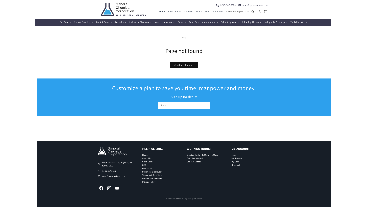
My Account (236, 158)
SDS (207, 11)
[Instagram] (109, 188)
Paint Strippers (228, 22)
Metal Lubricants (163, 22)
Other (180, 22)
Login (233, 155)
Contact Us (217, 11)
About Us (188, 11)
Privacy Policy (149, 181)
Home (162, 11)
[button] (253, 11)
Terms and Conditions (152, 175)
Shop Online (174, 11)
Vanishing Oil (297, 22)
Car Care (64, 22)
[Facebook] (101, 188)
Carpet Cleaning (82, 22)
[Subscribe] (206, 105)
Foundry (119, 22)
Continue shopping (184, 65)
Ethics (199, 11)
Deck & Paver (102, 22)
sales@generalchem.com (255, 5)
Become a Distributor (152, 171)
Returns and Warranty (152, 178)
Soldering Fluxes (250, 22)
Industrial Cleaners (139, 22)
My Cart (235, 161)
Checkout (235, 165)
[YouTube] (117, 188)
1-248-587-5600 (228, 5)
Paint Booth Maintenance (202, 22)
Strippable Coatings (274, 22)
